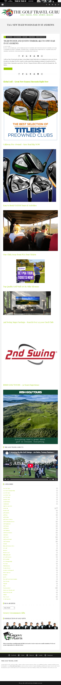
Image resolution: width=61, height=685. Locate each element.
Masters (30, 550)
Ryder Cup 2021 (30, 572)
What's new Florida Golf (30, 590)
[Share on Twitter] (23, 56)
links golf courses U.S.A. (30, 546)
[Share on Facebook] (19, 56)
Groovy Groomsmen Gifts (14, 613)
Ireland (30, 543)
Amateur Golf (30, 499)
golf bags (30, 515)
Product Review (30, 568)
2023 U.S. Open (30, 497)
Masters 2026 (30, 552)
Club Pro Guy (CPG (7, 506)
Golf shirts (30, 535)
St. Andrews (17, 49)
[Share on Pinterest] (30, 56)
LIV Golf (30, 548)
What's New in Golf (40, 37)
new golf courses (30, 557)
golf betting (30, 517)
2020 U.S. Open (30, 488)
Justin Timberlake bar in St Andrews (25, 48)
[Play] (5, 479)
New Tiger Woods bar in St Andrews (43, 48)
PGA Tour (30, 563)
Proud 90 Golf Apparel (30, 570)
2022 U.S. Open (30, 492)
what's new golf (34, 51)
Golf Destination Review (30, 521)
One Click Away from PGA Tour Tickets (19, 254)
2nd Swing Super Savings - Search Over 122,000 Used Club (28, 322)
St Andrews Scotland (9, 49)
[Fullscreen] (56, 479)
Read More (7, 68)
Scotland (25, 37)
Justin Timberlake (12, 48)
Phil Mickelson (30, 565)
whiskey (30, 594)
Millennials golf (30, 554)
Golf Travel (9, 37)
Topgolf (30, 583)
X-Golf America (30, 599)
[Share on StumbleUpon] (34, 56)
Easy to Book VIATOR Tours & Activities (20, 205)
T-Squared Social (25, 49)
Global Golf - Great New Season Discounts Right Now (25, 81)
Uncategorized (30, 588)
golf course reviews (30, 519)
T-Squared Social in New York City (37, 49)
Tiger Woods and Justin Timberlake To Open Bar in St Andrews (29, 42)
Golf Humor (30, 526)
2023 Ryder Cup (30, 495)
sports (30, 577)
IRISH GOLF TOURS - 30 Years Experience (21, 385)
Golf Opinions (30, 530)
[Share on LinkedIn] (26, 56)
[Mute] (53, 479)
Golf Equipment (30, 523)
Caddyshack (30, 504)
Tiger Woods (32, 37)
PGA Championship (30, 561)
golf (6, 48)
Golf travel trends (30, 539)
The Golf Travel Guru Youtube (30, 579)
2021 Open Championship (30, 490)
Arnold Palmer (30, 501)
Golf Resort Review (30, 532)
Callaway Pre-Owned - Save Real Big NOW (21, 144)
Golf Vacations (17, 37)
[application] (30, 465)
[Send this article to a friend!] (42, 56)
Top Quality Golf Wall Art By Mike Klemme (21, 286)
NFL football (30, 559)
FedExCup (29, 508)
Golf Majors (30, 528)
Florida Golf (30, 510)
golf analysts (30, 512)
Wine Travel (30, 596)
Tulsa (30, 585)
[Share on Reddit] (38, 56)
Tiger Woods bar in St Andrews (22, 51)
